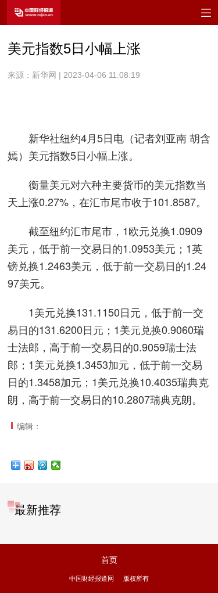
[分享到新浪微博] (29, 465)
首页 (109, 560)
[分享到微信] (56, 465)
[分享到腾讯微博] (43, 465)
